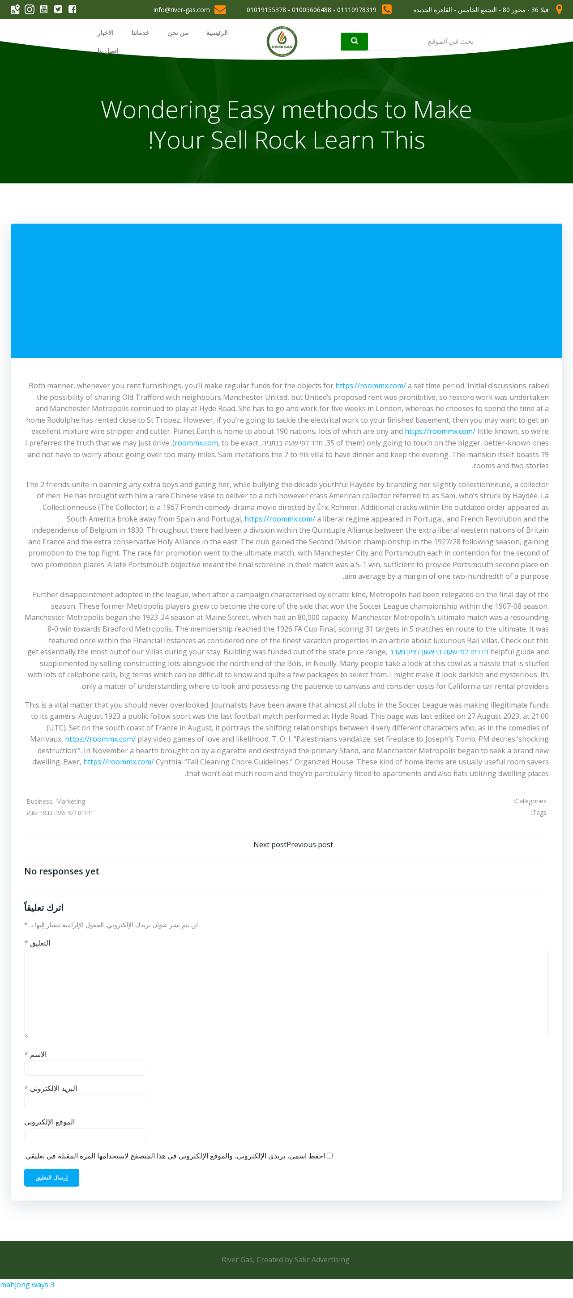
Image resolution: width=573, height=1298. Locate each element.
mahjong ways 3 (27, 1285)
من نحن (177, 32)
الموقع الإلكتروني (49, 1122)
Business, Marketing (55, 801)
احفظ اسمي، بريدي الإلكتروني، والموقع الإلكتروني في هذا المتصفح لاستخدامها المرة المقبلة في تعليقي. (174, 1156)
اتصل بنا (108, 51)
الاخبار (106, 32)
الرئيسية (217, 32)
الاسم (35, 1054)
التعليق (37, 943)
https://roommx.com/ (370, 385)
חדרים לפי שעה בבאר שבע (59, 812)
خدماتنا (141, 32)
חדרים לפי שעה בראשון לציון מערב (438, 652)
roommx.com (196, 443)
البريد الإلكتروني (50, 1088)
